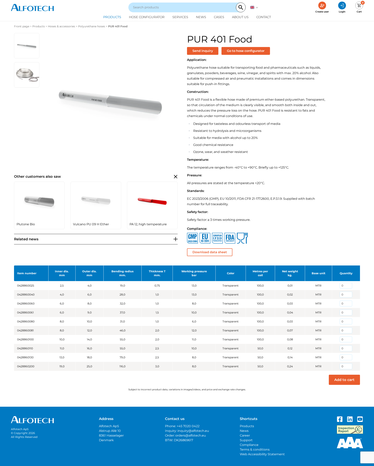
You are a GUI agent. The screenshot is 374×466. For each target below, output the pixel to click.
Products (112, 17)
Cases (219, 17)
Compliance (249, 445)
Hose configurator (147, 17)
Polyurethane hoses (91, 26)
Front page (21, 26)
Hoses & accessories (61, 26)
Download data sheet (209, 252)
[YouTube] (360, 419)
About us (240, 17)
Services (180, 17)
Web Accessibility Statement (262, 454)
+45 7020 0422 (188, 426)
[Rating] (350, 442)
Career (245, 435)
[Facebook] (340, 419)
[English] (254, 7)
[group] (39, 205)
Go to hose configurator (246, 51)
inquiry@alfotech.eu (193, 431)
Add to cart (344, 380)
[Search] (241, 7)
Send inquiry (202, 51)
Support (246, 440)
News (201, 17)
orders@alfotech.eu (190, 435)
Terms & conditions (255, 449)
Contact (263, 17)
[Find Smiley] (350, 429)
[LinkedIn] (350, 419)
